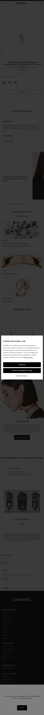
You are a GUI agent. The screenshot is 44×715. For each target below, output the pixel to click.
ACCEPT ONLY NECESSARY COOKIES (22, 370)
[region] (22, 357)
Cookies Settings (21, 376)
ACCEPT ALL (22, 364)
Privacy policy (28, 357)
